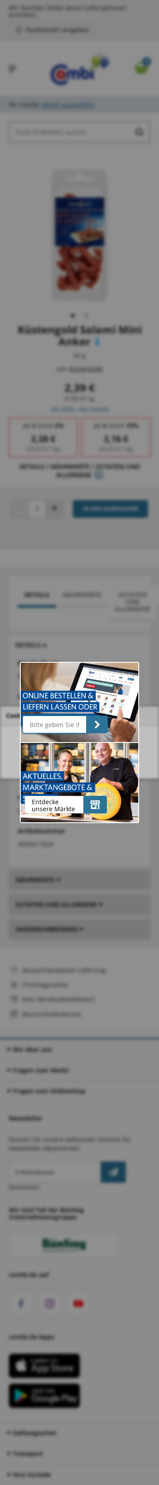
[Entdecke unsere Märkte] (95, 804)
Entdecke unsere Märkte (53, 805)
